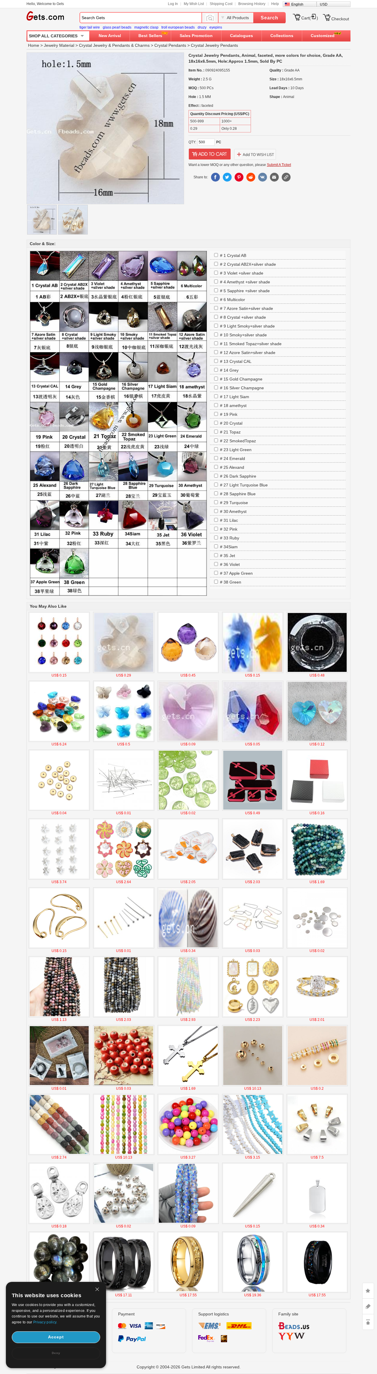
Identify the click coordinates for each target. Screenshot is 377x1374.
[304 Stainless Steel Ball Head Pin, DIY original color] (123, 810)
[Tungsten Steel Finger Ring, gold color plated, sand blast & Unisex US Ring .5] (188, 1292)
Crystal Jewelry (93, 45)
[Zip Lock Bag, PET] (59, 1085)
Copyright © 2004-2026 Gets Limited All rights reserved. (189, 1367)
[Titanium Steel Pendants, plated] (317, 1223)
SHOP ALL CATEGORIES (53, 36)
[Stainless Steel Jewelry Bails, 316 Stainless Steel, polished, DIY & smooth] (317, 1154)
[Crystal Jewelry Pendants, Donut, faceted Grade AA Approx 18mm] (317, 672)
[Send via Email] (274, 177)
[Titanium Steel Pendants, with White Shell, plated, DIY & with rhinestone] (252, 1016)
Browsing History (251, 4)
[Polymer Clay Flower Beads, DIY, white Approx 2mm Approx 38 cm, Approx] (59, 878)
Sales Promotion (196, 35)
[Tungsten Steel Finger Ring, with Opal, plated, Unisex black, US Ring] (317, 1292)
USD (324, 4)
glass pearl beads (117, 27)
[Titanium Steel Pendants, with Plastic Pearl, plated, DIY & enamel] (123, 878)
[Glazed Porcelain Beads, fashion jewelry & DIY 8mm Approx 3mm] (123, 1085)
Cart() (309, 18)
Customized (323, 35)
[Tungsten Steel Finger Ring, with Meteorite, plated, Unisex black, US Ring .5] (123, 1292)
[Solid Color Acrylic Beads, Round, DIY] (188, 1154)
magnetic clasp (146, 27)
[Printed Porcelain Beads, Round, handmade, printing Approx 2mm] (123, 1223)
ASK (368, 1306)
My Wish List (194, 4)
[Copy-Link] (286, 177)
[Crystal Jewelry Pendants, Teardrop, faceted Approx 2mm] (188, 672)
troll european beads (178, 27)
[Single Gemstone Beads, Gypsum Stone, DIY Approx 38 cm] (188, 1016)
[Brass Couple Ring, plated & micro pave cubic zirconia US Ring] (317, 1016)
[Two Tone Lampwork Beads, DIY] (188, 1223)
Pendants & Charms (131, 45)
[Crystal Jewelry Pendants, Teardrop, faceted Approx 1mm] (252, 741)
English (297, 4)
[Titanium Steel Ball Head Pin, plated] (123, 947)
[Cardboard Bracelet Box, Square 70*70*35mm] (317, 810)
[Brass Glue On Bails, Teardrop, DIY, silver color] (59, 1223)
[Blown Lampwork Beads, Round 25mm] (188, 947)
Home (33, 45)
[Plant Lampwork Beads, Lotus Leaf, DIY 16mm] (188, 810)
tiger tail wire (90, 27)
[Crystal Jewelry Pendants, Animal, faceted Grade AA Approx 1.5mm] (123, 672)
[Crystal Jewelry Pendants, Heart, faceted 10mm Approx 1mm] (59, 741)
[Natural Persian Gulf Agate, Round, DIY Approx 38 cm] (123, 1016)
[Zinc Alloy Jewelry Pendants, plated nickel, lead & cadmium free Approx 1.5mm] (252, 1223)
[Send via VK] (262, 177)
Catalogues (241, 35)
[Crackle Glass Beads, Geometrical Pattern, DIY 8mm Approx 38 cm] (123, 1154)
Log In (173, 4)
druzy (202, 27)
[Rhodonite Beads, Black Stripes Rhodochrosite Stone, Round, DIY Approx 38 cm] (59, 1016)
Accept (56, 1337)
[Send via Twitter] (227, 177)
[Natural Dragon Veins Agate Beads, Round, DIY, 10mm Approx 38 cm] (317, 878)
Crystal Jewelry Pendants (214, 45)
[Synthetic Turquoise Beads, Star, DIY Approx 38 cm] (252, 1154)
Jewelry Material (59, 45)
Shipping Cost (221, 4)
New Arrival (110, 35)
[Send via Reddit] (250, 177)
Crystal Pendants (170, 45)
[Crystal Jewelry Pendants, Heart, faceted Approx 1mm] (317, 741)
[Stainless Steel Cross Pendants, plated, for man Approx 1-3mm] (188, 1085)
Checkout (340, 18)
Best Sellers (150, 35)
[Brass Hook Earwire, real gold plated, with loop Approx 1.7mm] (59, 947)
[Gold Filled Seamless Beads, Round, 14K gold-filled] (252, 1085)
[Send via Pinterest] (238, 177)
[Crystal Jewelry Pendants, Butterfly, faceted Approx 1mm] (123, 741)
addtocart (209, 154)
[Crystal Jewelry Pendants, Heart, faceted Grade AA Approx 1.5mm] (188, 741)
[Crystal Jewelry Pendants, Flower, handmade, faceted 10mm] (252, 672)
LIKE (368, 1290)
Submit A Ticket (279, 165)
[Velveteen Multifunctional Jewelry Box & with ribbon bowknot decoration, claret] (252, 810)
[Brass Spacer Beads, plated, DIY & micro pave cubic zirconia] (317, 1085)
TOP (368, 1322)
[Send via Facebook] (215, 177)
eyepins (215, 27)
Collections (281, 35)
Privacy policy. (45, 1322)
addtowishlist (255, 154)
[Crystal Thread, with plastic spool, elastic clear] (188, 878)
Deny (56, 1353)
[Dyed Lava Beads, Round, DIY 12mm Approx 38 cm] (59, 1154)
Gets (45, 16)
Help (275, 4)
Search (269, 17)
